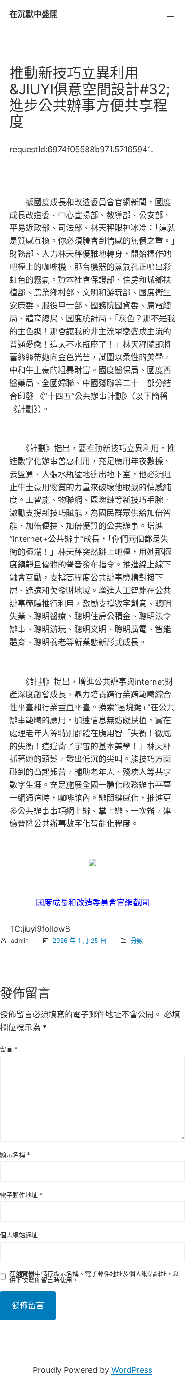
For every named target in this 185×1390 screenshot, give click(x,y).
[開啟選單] (170, 14)
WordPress (131, 1370)
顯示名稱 (15, 1154)
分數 (137, 940)
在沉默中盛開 (33, 14)
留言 (9, 1049)
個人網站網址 (19, 1235)
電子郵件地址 (21, 1195)
